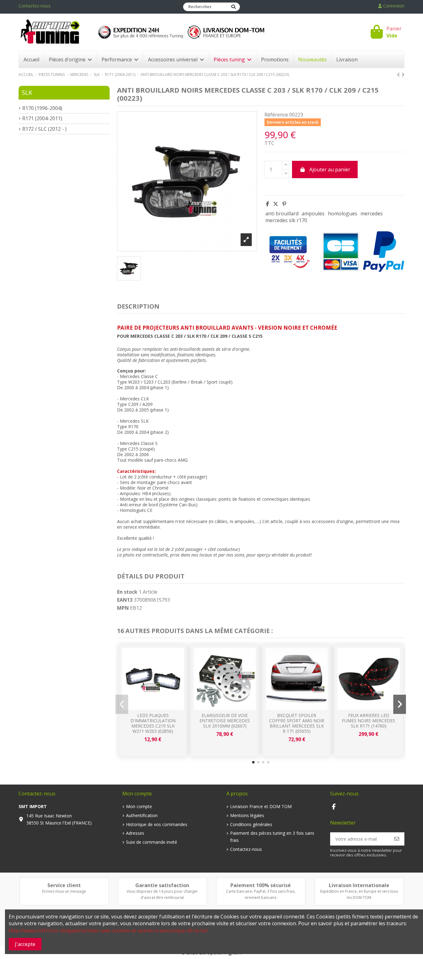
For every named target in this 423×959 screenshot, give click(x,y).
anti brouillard (282, 213)
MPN (123, 608)
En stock (127, 591)
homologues (342, 213)
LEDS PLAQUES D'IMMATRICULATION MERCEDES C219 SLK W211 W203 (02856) (153, 723)
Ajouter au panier (329, 169)
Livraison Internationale (359, 885)
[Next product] (402, 74)
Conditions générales (251, 824)
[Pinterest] (284, 203)
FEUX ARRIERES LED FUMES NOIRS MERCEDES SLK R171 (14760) (368, 720)
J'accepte (25, 944)
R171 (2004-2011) (42, 118)
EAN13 (125, 599)
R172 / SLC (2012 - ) (44, 128)
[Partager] (267, 203)
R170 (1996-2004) (42, 108)
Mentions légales (247, 815)
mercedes (371, 213)
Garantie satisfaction (162, 885)
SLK (27, 92)
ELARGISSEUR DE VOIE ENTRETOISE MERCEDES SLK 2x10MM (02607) (224, 720)
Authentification (142, 815)
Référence (276, 114)
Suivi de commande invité (151, 842)
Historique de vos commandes (156, 824)
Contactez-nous (34, 6)
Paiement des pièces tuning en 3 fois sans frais (272, 836)
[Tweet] (275, 203)
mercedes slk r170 (286, 220)
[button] (253, 762)
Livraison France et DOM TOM (261, 806)
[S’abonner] (396, 839)
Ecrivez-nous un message (64, 891)
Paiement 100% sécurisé (260, 885)
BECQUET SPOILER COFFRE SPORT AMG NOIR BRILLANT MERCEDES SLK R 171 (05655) (296, 723)
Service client (64, 885)
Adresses (135, 833)
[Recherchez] (233, 6)
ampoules (313, 213)
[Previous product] (399, 74)
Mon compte (139, 806)
